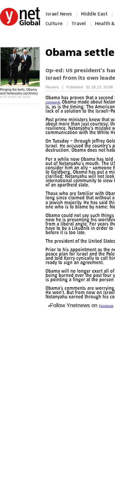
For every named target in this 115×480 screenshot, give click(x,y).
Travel (78, 23)
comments (52, 102)
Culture (54, 23)
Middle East (94, 14)
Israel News (58, 14)
